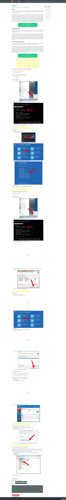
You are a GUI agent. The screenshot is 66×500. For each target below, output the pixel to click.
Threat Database (31, 1)
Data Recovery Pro (18, 378)
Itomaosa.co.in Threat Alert (48, 13)
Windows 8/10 (16, 77)
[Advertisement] (22, 63)
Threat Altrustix (47, 19)
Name (12, 481)
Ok (61, 499)
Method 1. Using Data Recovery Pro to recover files (21, 373)
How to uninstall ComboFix (45, 1)
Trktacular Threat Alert (48, 16)
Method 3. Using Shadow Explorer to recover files (20, 375)
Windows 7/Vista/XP (17, 76)
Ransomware (19, 475)
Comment (13, 484)
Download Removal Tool (27, 25)
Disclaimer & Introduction (37, 1)
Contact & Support (52, 1)
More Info (64, 499)
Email (12, 483)
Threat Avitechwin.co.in (48, 10)
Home (27, 1)
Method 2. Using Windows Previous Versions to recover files (22, 374)
